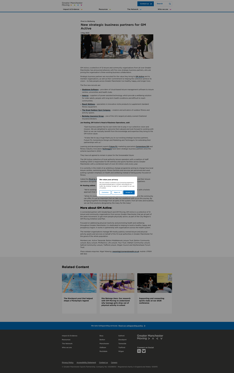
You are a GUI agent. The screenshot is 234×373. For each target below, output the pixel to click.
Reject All (117, 192)
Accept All (129, 192)
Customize (105, 192)
